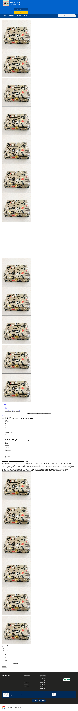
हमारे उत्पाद (19, 15)
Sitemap (27, 686)
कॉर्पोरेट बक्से (43, 682)
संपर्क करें (25, 15)
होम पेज (5, 15)
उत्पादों (6, 408)
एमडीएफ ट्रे (43, 678)
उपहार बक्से (43, 680)
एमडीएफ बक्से (43, 688)
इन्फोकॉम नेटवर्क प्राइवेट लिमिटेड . (11, 707)
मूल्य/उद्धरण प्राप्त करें (5, 415)
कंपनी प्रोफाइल (11, 15)
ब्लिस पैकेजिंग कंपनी (15, 3)
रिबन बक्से (42, 686)
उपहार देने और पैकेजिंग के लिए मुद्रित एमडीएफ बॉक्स (12, 410)
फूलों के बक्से (43, 684)
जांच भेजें (21, 12)
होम (5, 407)
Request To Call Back (6, 405)
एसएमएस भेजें (43, 700)
